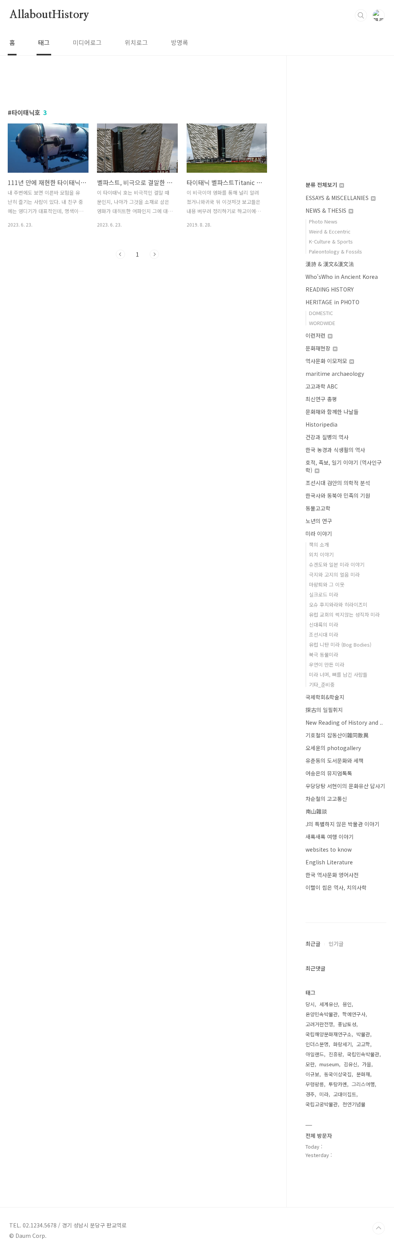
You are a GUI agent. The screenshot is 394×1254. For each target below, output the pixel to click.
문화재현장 (319, 348)
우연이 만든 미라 (326, 664)
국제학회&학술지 (325, 697)
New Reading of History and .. (344, 722)
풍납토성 (347, 1024)
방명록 (179, 42)
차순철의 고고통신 (326, 798)
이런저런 (316, 335)
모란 (310, 1064)
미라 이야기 (319, 533)
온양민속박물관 (322, 1014)
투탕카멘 (338, 1084)
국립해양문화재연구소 (329, 1034)
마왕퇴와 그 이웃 (326, 584)
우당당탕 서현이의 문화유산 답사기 (345, 786)
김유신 (350, 1064)
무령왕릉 (315, 1084)
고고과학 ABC (322, 386)
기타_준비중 (322, 684)
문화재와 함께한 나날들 (332, 411)
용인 (347, 1004)
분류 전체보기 (322, 184)
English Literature (329, 862)
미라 (324, 1094)
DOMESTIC (321, 313)
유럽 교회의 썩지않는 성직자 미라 (344, 614)
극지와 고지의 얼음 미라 (334, 574)
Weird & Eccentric (330, 231)
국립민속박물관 (363, 1054)
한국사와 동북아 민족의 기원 (338, 495)
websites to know (329, 849)
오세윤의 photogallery (333, 748)
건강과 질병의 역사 (327, 437)
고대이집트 (344, 1094)
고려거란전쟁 (319, 1024)
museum (329, 1064)
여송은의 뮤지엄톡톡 (329, 773)
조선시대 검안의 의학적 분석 (338, 483)
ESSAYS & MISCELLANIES (338, 198)
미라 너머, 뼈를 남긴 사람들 (338, 674)
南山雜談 (316, 811)
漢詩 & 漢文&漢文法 (330, 264)
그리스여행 (363, 1084)
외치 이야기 (321, 554)
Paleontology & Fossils (335, 251)
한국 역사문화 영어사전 (332, 875)
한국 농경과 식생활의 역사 (335, 450)
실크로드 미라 (323, 594)
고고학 (363, 1044)
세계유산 (328, 1004)
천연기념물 (354, 1104)
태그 (44, 42)
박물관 (363, 1034)
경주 (310, 1094)
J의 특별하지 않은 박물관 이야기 (342, 824)
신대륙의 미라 (323, 624)
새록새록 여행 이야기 (330, 836)
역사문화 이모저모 (327, 361)
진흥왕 (335, 1054)
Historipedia (321, 424)
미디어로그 (87, 42)
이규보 (312, 1074)
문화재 (363, 1074)
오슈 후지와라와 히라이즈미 (338, 604)
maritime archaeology (335, 373)
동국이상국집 (338, 1074)
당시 (310, 1004)
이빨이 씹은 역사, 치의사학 (336, 887)
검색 (361, 15)
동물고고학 (318, 508)
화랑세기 (342, 1044)
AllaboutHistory (49, 15)
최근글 (313, 943)
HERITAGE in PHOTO (332, 302)
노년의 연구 (319, 521)
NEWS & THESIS (327, 210)
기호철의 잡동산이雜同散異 (337, 735)
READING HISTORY (330, 289)
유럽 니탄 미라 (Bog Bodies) (340, 644)
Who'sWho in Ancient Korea (342, 276)
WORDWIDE (322, 323)
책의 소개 (319, 544)
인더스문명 (317, 1044)
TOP (378, 1228)
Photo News (323, 221)
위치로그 (136, 42)
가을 (366, 1064)
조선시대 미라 (323, 634)
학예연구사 (354, 1014)
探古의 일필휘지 (324, 710)
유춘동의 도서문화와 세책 (335, 760)
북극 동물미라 (323, 654)
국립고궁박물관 (322, 1104)
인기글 (336, 943)
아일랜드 (315, 1054)
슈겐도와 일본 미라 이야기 (336, 564)
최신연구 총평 (321, 399)
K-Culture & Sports (331, 241)
